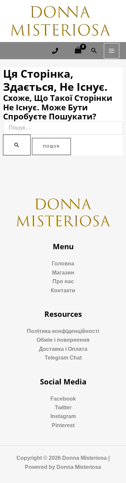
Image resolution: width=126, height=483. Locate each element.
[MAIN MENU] (111, 51)
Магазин (63, 272)
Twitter (63, 407)
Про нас (63, 281)
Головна (63, 263)
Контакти (63, 290)
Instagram (63, 416)
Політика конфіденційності (63, 331)
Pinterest (63, 425)
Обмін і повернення (63, 340)
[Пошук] (17, 145)
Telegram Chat (63, 358)
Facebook (63, 399)
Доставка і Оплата (63, 349)
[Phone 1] (55, 51)
